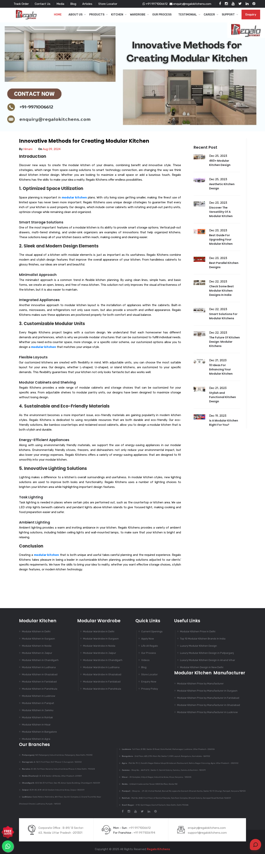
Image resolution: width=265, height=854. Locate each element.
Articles (87, 4)
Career (209, 14)
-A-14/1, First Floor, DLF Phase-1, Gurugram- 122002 (52, 762)
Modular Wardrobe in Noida (99, 645)
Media (60, 4)
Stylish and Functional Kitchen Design (222, 397)
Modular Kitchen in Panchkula (39, 688)
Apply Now (147, 638)
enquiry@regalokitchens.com (191, 4)
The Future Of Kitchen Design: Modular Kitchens (224, 342)
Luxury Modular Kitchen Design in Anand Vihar (207, 660)
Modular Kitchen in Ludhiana (39, 667)
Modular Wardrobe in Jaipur (99, 652)
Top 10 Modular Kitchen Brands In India (202, 638)
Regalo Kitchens (158, 849)
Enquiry (250, 14)
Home (58, 14)
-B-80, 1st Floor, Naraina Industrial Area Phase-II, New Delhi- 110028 (58, 769)
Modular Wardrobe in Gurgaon (101, 638)
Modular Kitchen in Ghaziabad (39, 674)
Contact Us (42, 4)
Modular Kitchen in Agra (36, 738)
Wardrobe (137, 14)
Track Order (21, 4)
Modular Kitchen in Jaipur (37, 652)
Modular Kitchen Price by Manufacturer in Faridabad (208, 697)
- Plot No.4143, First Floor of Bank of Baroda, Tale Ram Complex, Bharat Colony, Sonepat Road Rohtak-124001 (176, 798)
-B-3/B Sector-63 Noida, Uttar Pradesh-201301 (52, 776)
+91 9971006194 (144, 832)
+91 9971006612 (156, 4)
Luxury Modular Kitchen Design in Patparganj (207, 652)
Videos (145, 660)
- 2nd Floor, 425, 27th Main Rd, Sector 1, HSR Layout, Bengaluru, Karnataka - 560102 (166, 756)
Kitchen (117, 14)
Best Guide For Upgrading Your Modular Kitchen (221, 239)
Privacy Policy (149, 688)
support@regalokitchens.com (207, 832)
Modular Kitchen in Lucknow (38, 695)
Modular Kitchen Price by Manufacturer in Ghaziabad (208, 705)
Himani (27, 149)
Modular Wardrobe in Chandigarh (102, 660)
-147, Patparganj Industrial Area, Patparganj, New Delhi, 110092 (57, 755)
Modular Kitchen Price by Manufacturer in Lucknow (207, 712)
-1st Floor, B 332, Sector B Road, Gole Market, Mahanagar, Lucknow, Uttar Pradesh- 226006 (168, 749)
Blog (73, 4)
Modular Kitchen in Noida (36, 645)
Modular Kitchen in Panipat (38, 703)
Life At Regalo (149, 645)
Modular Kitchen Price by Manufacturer (200, 683)
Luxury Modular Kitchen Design (198, 645)
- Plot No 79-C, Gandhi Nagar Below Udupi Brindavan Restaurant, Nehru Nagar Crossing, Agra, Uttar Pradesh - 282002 (180, 763)
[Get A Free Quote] (8, 832)
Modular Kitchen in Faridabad (39, 681)
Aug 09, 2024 (52, 149)
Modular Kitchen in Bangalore (39, 731)
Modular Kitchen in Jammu (37, 710)
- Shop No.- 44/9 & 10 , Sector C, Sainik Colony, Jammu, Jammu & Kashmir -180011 (164, 770)
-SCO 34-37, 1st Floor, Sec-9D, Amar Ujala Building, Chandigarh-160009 (61, 783)
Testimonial (187, 14)
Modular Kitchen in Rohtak (37, 717)
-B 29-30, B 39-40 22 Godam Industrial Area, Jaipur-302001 (53, 790)
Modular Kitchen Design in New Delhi (201, 667)
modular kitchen (74, 197)
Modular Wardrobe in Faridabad (101, 681)
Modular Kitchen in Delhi (36, 631)
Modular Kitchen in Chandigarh (40, 660)
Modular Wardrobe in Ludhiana (101, 667)
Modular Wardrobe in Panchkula (102, 688)
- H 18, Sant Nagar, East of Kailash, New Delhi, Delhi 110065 (155, 805)
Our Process (161, 14)
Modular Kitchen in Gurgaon (38, 638)
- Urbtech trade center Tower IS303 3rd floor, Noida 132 (150, 784)
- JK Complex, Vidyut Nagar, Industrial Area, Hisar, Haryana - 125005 (156, 777)
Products (96, 14)
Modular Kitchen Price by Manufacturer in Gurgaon (207, 690)
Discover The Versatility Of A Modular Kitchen (221, 212)
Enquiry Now (148, 681)
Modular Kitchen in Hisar (36, 724)
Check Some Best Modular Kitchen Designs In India (221, 290)
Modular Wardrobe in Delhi (98, 631)
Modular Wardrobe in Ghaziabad (102, 674)
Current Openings (152, 631)
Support (228, 14)
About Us (75, 14)
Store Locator (107, 4)
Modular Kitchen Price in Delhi (197, 631)
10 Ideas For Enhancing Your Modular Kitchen (221, 369)
